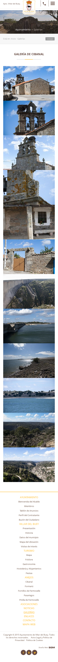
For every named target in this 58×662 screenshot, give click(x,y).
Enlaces (29, 616)
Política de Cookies (34, 640)
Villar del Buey (29, 524)
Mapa (29, 555)
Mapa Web (29, 624)
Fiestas (29, 573)
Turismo (29, 551)
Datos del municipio (29, 537)
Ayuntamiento (29, 497)
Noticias (29, 608)
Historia (29, 532)
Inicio (13, 38)
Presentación (29, 528)
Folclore (29, 559)
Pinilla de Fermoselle (29, 599)
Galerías (21, 38)
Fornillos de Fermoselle (29, 590)
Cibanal (29, 581)
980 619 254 (44, 3)
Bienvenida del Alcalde (29, 501)
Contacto (29, 620)
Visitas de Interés (29, 546)
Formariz (29, 586)
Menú (51, 3)
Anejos (29, 577)
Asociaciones (29, 604)
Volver (50, 38)
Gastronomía (29, 564)
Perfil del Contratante (29, 515)
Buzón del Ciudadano (29, 519)
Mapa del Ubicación (29, 541)
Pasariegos (29, 595)
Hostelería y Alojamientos (29, 568)
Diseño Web (43, 647)
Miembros (29, 506)
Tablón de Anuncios (29, 510)
